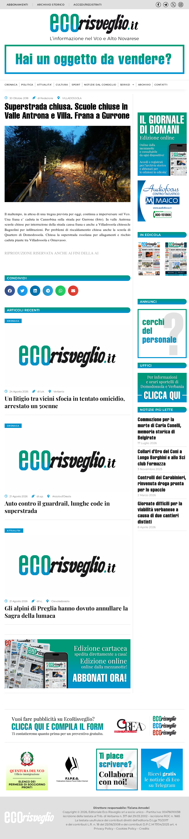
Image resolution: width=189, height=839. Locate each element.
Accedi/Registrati (87, 4)
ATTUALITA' (14, 530)
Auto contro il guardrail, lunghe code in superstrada (57, 507)
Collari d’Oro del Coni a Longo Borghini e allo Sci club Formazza (161, 458)
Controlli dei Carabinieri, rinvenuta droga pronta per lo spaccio (162, 484)
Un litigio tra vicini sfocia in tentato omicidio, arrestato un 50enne (65, 402)
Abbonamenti (17, 4)
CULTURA (62, 84)
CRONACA (11, 84)
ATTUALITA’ (44, 84)
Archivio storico (51, 4)
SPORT (76, 84)
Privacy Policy (103, 828)
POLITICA (27, 84)
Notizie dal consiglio (100, 84)
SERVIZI (125, 84)
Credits (144, 828)
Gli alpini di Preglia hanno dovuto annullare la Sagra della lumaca (66, 611)
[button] (10, 291)
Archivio (144, 84)
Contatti (160, 84)
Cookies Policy (126, 828)
